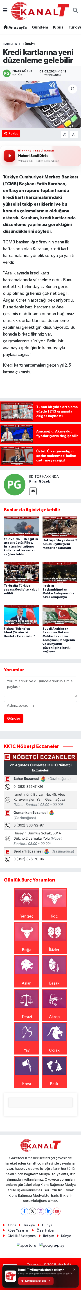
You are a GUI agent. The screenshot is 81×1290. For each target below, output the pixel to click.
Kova (26, 1084)
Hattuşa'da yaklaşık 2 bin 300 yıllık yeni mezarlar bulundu (60, 544)
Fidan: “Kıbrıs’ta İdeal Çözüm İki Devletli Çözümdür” (20, 632)
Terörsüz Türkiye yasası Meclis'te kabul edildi (21, 589)
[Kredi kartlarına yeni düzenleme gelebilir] (40, 104)
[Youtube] (57, 1211)
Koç (54, 916)
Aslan (27, 983)
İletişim (48, 1236)
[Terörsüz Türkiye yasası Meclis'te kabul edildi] (21, 572)
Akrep (54, 1017)
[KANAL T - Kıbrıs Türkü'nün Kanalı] (40, 10)
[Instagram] (40, 1211)
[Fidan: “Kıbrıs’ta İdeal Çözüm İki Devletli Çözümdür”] (21, 615)
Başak (54, 983)
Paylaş (13, 133)
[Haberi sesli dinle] (9, 156)
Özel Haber (45, 1230)
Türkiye (29, 44)
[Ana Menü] (5, 11)
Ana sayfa (17, 28)
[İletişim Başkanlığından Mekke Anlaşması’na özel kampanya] (60, 572)
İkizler (54, 950)
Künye (66, 1236)
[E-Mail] (33, 491)
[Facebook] (24, 1211)
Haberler (10, 44)
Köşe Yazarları (18, 1230)
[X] (32, 1211)
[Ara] (75, 11)
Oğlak (54, 1050)
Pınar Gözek (39, 481)
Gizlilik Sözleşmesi (21, 1236)
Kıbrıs (58, 27)
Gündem (40, 27)
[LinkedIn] (48, 1211)
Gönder (13, 719)
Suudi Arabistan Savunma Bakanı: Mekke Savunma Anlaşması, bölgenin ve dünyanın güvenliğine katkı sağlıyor (59, 640)
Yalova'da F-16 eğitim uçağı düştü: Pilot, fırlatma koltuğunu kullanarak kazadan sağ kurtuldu (21, 547)
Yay (27, 1050)
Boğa (26, 950)
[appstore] (27, 1246)
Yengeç (26, 916)
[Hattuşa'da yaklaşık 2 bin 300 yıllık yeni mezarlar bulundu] (60, 527)
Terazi (26, 1017)
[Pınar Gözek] (14, 484)
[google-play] (51, 1246)
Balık (54, 1084)
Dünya (47, 1225)
